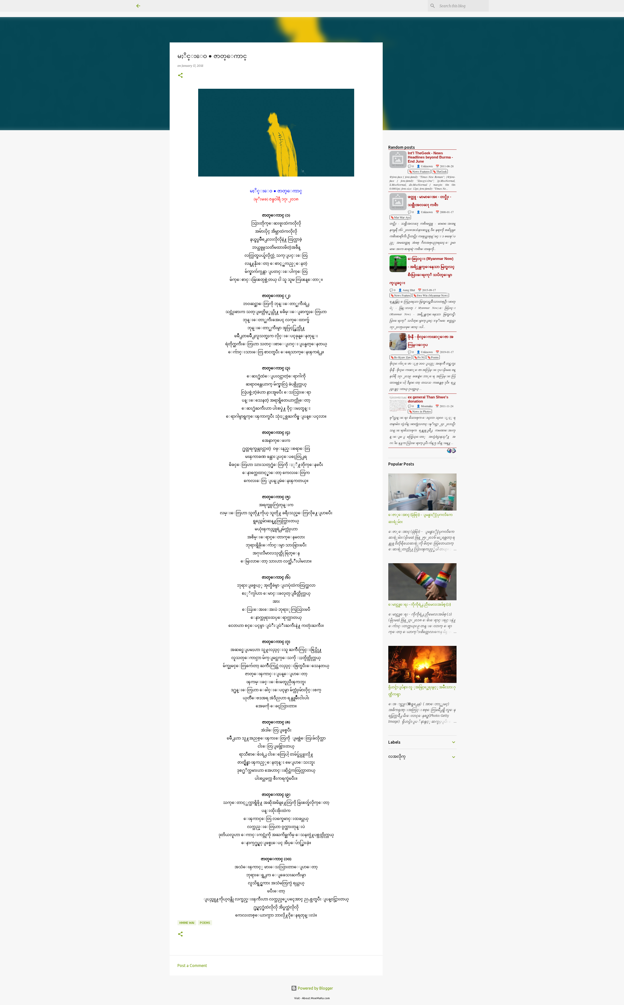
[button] (180, 75)
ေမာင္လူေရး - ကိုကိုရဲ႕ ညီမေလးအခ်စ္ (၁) (419, 604)
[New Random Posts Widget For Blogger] (451, 451)
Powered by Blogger (315, 988)
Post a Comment (192, 965)
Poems (205, 922)
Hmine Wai (186, 922)
